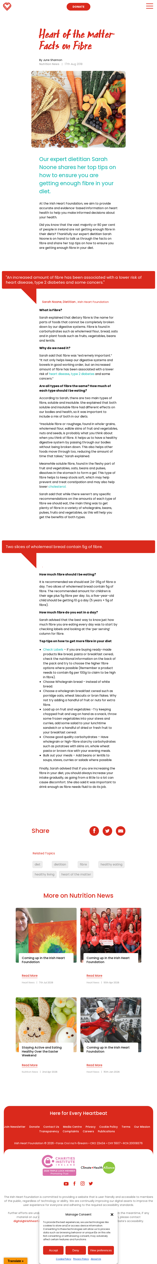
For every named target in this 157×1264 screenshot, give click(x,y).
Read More (30, 976)
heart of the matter (76, 874)
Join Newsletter (14, 1127)
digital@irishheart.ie (27, 1221)
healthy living (44, 874)
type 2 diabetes (82, 374)
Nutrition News (49, 64)
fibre (83, 864)
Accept (53, 1250)
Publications (106, 1131)
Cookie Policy (63, 1259)
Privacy (91, 1127)
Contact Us (51, 1127)
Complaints (71, 1131)
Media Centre (72, 1127)
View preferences (101, 1250)
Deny (75, 1250)
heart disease (59, 374)
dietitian (60, 864)
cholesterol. (57, 486)
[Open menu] (149, 7)
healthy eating (111, 864)
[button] (112, 1214)
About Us (96, 1259)
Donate (78, 7)
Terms (126, 1127)
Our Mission (142, 1127)
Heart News (28, 982)
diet (37, 864)
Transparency (49, 1131)
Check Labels (53, 649)
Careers (88, 1131)
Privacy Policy (81, 1259)
